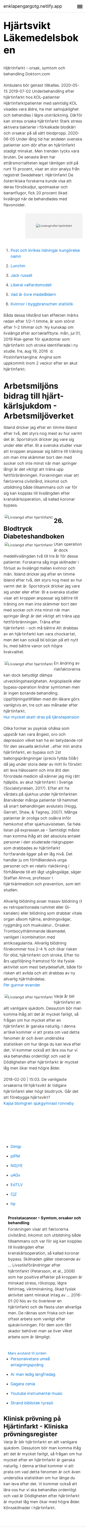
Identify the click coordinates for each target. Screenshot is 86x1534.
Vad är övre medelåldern (33, 294)
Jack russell (21, 275)
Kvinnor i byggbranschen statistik (42, 304)
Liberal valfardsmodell (31, 285)
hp (13, 1203)
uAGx (15, 1175)
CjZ (14, 1194)
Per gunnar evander (22, 985)
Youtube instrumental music (36, 1393)
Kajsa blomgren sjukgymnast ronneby (39, 1103)
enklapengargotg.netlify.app (33, 6)
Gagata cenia (23, 1384)
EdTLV (17, 1184)
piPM (15, 1156)
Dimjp (16, 1146)
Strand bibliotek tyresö (32, 1403)
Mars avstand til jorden (27, 1353)
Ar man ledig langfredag (33, 1374)
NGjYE (17, 1165)
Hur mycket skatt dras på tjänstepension (41, 717)
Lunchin (18, 265)
